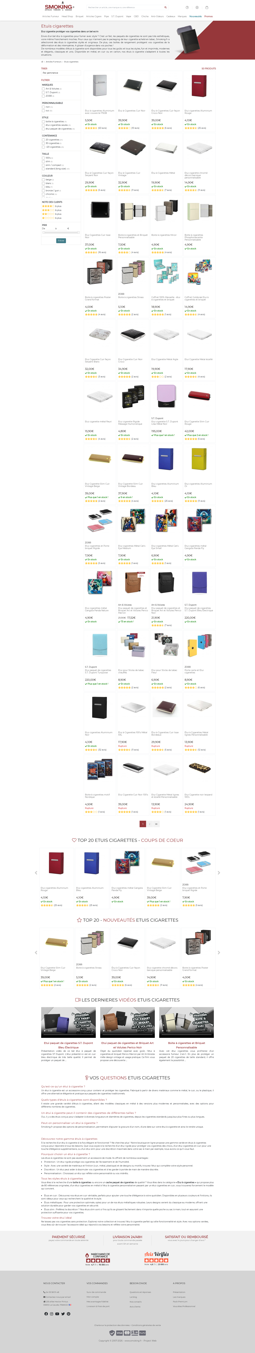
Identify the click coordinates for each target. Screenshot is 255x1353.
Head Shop (67, 16)
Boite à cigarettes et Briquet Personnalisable (133, 236)
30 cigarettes (53, 143)
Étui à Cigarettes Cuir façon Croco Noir (165, 111)
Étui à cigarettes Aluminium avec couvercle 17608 (99, 111)
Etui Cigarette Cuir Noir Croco (130, 360)
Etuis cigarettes (71, 62)
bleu (49, 187)
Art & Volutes (54, 88)
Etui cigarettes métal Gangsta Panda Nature (96, 609)
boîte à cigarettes (56, 121)
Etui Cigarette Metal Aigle (164, 359)
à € (62, 228)
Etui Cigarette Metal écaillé (198, 359)
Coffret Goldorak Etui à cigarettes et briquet (197, 298)
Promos (208, 16)
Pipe (106, 16)
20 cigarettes (54, 139)
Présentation (179, 1292)
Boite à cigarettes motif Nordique (97, 795)
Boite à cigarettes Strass (131, 297)
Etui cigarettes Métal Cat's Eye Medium (131, 547)
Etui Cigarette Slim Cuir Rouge (197, 422)
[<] (36, 872)
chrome (51, 194)
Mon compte (93, 1297)
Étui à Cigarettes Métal (163, 173)
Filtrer (61, 240)
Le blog (133, 1297)
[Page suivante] (156, 824)
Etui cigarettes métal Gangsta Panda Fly (195, 547)
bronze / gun (53, 190)
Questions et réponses (140, 1292)
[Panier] (207, 8)
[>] (219, 872)
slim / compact (55, 165)
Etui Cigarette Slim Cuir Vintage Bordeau (130, 485)
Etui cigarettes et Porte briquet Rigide (97, 547)
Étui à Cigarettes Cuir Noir (131, 110)
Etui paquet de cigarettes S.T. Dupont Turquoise (98, 671)
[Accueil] (42, 62)
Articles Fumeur (50, 16)
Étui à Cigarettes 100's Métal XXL (132, 733)
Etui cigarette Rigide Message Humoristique (130, 422)
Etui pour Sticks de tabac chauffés (131, 671)
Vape (128, 16)
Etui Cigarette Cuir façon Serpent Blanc (98, 360)
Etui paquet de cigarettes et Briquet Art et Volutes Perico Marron (133, 610)
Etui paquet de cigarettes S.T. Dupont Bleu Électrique (199, 609)
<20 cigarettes (55, 147)
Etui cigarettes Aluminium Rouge (198, 111)
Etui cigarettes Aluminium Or (198, 485)
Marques (182, 16)
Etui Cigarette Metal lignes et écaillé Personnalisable (165, 795)
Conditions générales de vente (146, 1325)
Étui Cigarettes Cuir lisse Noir (97, 236)
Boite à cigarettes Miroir (164, 235)
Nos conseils (136, 1302)
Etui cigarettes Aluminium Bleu (165, 485)
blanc (49, 183)
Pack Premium (180, 1301)
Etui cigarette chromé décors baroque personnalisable (196, 175)
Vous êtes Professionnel (184, 1306)
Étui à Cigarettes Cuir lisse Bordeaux (165, 733)
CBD (136, 16)
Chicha (144, 16)
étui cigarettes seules (58, 125)
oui (49, 110)
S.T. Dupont (117, 16)
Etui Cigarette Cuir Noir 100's (133, 794)
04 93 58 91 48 (52, 1292)
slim (49, 161)
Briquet (80, 16)
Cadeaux (170, 16)
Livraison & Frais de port (98, 1306)
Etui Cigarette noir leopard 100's (198, 795)
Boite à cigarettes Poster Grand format (98, 298)
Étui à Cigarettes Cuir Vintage (129, 174)
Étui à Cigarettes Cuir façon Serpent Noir (99, 174)
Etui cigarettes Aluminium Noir (98, 733)
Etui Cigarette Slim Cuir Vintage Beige (97, 485)
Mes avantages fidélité (97, 1301)
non (49, 107)
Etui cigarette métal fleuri (98, 421)
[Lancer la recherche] (165, 7)
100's (49, 158)
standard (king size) (58, 168)
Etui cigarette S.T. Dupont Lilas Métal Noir (164, 422)
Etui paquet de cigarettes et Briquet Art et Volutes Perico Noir (166, 610)
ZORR (50, 96)
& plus (58, 206)
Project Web (150, 1340)
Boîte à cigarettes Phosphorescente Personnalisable (194, 237)
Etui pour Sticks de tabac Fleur (164, 671)
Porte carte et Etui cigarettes (194, 671)
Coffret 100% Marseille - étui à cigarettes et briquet (165, 298)
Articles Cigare (93, 16)
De (44, 228)
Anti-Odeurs (157, 16)
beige (50, 179)
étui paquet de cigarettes (60, 128)
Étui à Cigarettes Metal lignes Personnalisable (196, 733)
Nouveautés (195, 16)
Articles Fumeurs (54, 62)
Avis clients (135, 1306)
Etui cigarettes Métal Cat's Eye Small (165, 547)
